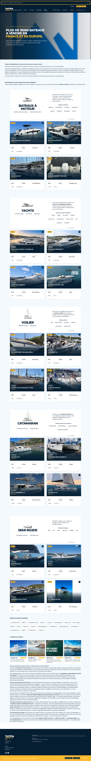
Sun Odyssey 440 (32, 630)
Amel (52, 322)
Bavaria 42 (33, 626)
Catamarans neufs (34, 428)
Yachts (25, 10)
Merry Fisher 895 (58, 622)
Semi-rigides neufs (34, 535)
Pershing (72, 215)
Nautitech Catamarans (63, 429)
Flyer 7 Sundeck (76, 622)
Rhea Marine (67, 111)
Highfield (72, 530)
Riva (77, 219)
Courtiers (64, 10)
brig (77, 530)
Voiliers (31, 10)
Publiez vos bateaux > (81, 6)
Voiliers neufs (33, 325)
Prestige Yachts (60, 219)
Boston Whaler (58, 107)
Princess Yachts (69, 219)
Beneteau (51, 107)
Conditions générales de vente (37, 739)
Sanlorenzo (59, 222)
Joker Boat (65, 530)
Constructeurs (56, 10)
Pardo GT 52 (25, 626)
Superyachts (37, 213)
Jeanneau (52, 111)
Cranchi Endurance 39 (64, 626)
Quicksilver (59, 111)
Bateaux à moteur (17, 10)
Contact (72, 10)
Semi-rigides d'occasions (22, 535)
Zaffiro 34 (24, 622)
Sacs (54, 530)
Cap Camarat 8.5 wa (15, 630)
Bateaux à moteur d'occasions (21, 112)
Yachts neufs (29, 213)
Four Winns (67, 107)
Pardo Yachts (51, 219)
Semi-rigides (46, 10)
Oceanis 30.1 (41, 630)
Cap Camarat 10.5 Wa (33, 622)
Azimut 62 (24, 630)
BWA (49, 530)
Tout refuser (76, 758)
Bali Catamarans (62, 425)
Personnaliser (84, 758)
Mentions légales (45, 739)
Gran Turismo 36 (74, 626)
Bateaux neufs (34, 738)
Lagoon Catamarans (72, 425)
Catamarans (39, 10)
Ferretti (53, 215)
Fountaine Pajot (52, 425)
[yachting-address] (9, 9)
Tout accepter (68, 758)
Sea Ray (74, 111)
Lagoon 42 (42, 622)
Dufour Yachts (67, 326)
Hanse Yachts (59, 326)
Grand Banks (74, 107)
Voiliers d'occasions (23, 325)
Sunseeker (66, 222)
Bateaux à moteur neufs (35, 112)
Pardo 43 (19, 626)
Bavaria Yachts (58, 322)
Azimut (58, 215)
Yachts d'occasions (19, 213)
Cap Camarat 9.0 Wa (15, 622)
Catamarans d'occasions (22, 428)
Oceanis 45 (49, 622)
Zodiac (58, 530)
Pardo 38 (12, 626)
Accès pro (72, 6)
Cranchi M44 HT (53, 626)
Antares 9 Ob (67, 622)
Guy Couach (65, 215)
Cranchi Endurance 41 (42, 626)
